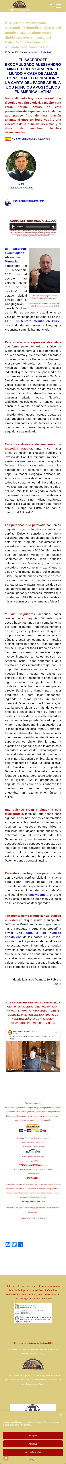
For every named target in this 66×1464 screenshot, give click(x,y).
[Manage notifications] (6, 1457)
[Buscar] (50, 6)
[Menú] (57, 6)
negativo (33, 1443)
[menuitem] (50, 6)
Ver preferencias (33, 1452)
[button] (61, 1414)
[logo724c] (27, 6)
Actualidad (31, 52)
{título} (31, 1460)
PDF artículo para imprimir (28, 200)
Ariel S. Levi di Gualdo (21, 187)
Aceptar (33, 1435)
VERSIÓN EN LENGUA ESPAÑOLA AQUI (31, 139)
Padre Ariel (46, 52)
